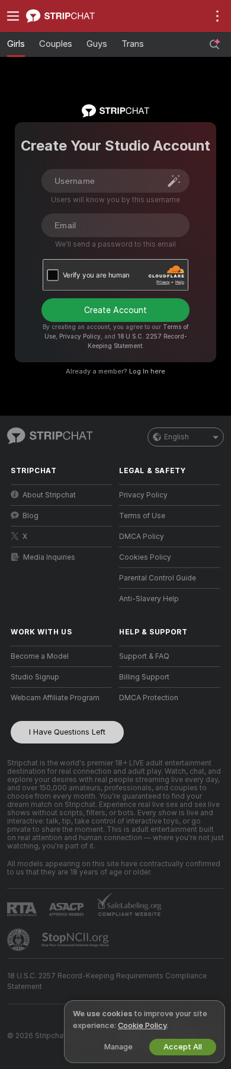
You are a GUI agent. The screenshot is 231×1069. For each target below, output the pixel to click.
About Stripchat (49, 495)
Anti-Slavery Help (149, 599)
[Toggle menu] (13, 16)
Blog (30, 516)
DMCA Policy (141, 536)
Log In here (147, 371)
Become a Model (40, 656)
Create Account (115, 310)
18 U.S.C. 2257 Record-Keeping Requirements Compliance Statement (107, 981)
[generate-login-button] (174, 180)
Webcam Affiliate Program (55, 698)
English (176, 437)
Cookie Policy (142, 1025)
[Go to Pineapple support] (19, 939)
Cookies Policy (145, 557)
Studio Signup (35, 677)
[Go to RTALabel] (23, 909)
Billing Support (144, 677)
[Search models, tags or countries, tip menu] (214, 44)
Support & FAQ (144, 656)
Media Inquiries (49, 557)
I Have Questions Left (67, 731)
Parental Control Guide (157, 578)
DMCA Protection (148, 698)
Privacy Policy (80, 336)
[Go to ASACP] (67, 909)
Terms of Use (142, 516)
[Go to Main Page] (71, 16)
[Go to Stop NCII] (76, 940)
